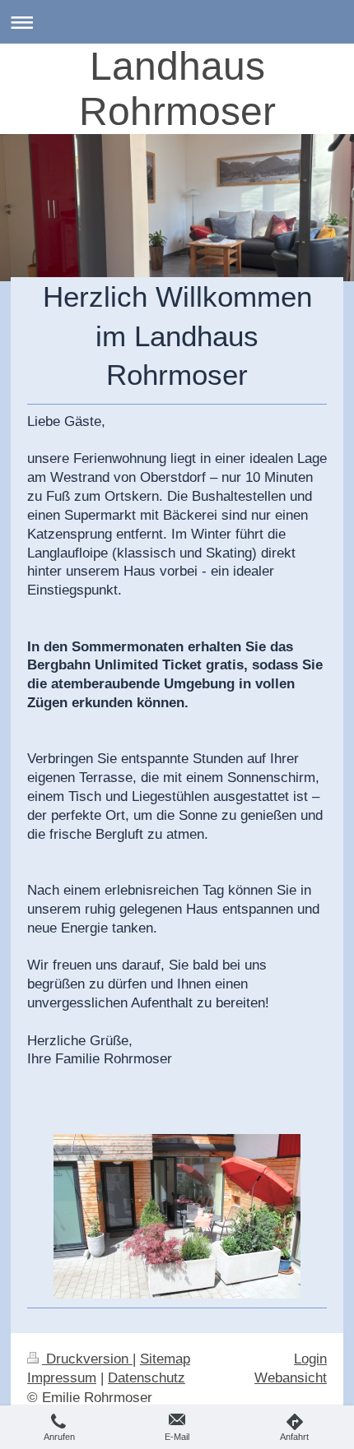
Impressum (61, 1378)
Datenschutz (146, 1378)
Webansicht (290, 1378)
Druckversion (87, 1359)
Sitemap (165, 1359)
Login (310, 1359)
